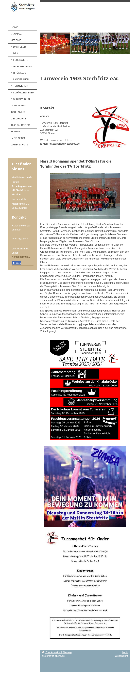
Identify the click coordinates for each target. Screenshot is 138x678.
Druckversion (53, 652)
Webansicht (121, 655)
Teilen (18, 263)
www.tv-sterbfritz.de (61, 140)
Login (125, 652)
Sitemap (67, 652)
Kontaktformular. (21, 256)
